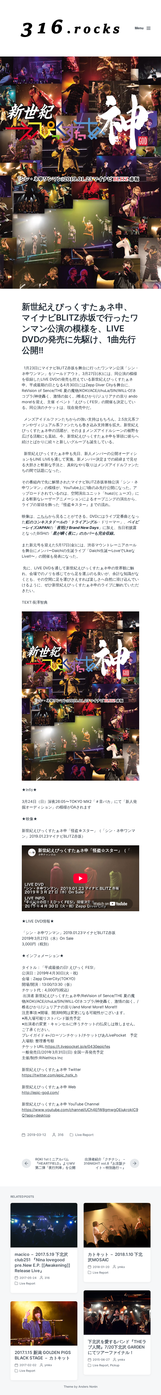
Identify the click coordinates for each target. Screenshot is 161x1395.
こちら (42, 516)
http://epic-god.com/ (40, 1092)
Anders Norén (87, 1386)
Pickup (114, 1365)
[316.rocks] (70, 28)
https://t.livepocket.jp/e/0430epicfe (76, 1046)
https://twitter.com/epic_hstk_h (49, 1075)
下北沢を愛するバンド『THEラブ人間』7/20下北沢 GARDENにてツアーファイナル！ (117, 1347)
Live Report (84, 1135)
